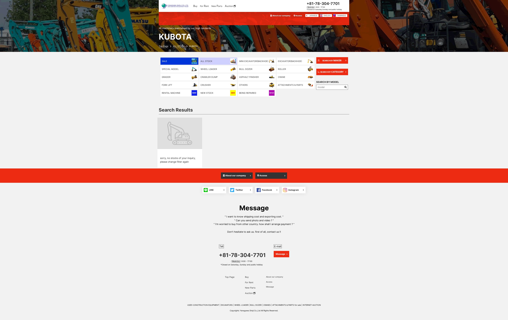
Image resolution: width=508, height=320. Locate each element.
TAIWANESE (341, 16)
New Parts (250, 287)
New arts (216, 6)
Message (280, 254)
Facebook (267, 190)
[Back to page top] (503, 315)
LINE (211, 190)
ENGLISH (327, 16)
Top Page (229, 277)
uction (229, 6)
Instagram (293, 190)
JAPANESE (313, 16)
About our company (281, 15)
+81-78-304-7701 (323, 3)
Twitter (239, 190)
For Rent (249, 282)
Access (298, 15)
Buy (247, 277)
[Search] (345, 87)
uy (195, 6)
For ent (204, 6)
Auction (249, 293)
